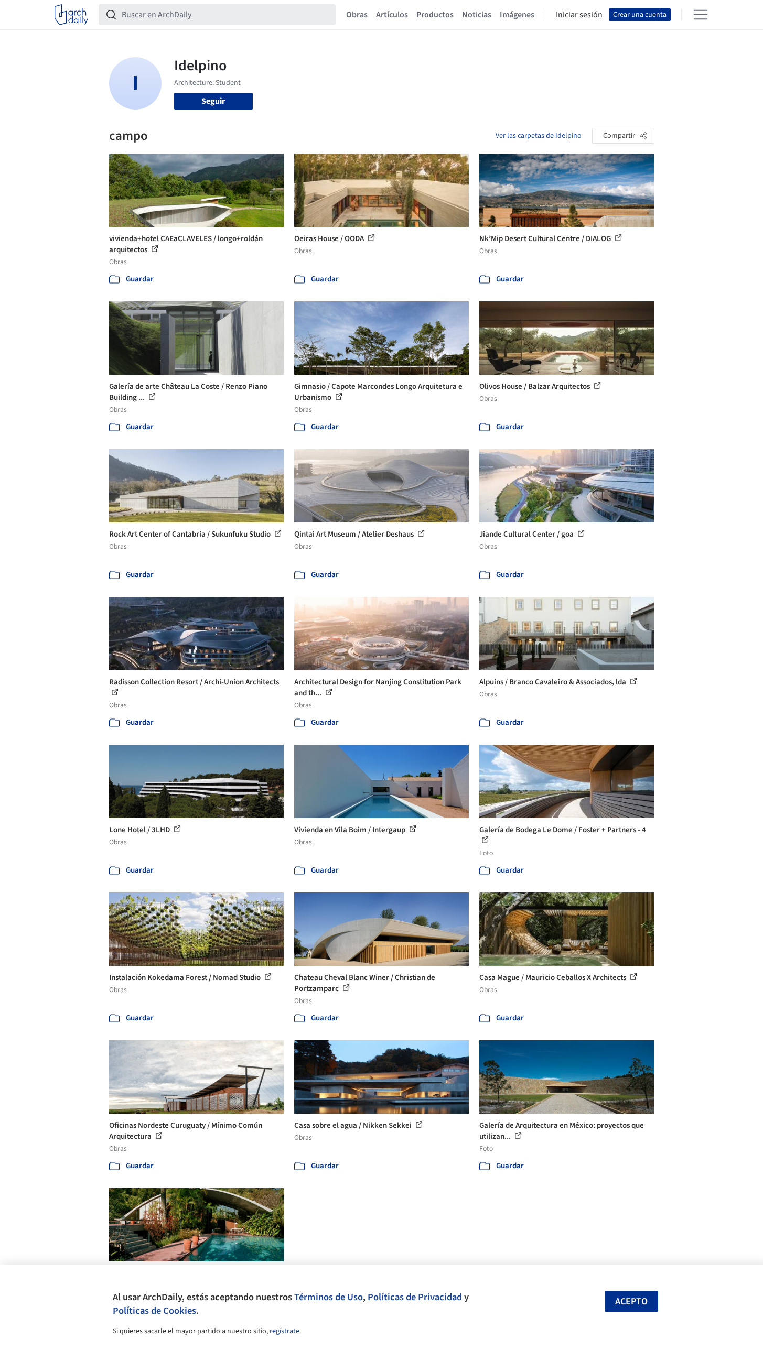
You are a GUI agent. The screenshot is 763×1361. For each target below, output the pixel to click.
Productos (435, 14)
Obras (357, 14)
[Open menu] (700, 14)
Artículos (392, 14)
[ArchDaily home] (71, 14)
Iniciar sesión (579, 14)
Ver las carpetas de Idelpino (539, 135)
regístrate (284, 1331)
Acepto (631, 1301)
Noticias (476, 14)
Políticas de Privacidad (415, 1297)
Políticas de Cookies (154, 1311)
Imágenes (517, 14)
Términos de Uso (328, 1297)
